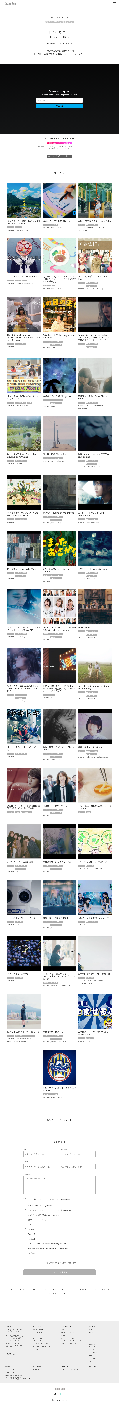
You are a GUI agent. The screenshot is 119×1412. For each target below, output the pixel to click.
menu (115, 3)
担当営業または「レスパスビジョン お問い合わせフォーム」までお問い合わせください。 (59, 147)
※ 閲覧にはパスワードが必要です (59, 143)
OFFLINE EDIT (38, 1338)
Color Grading (38, 1329)
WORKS (92, 1326)
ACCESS (64, 1366)
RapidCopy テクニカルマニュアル (72, 1340)
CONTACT (93, 1366)
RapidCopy (65, 1329)
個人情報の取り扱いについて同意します (61, 1263)
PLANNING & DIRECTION (41, 1346)
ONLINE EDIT (37, 1332)
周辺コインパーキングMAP (69, 1369)
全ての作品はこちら (59, 156)
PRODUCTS (66, 1326)
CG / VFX (92, 1358)
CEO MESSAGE (11, 1370)
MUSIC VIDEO (94, 1344)
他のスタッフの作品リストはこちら (59, 22)
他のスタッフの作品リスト (59, 1119)
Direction (93, 1355)
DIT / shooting (38, 1341)
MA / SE (92, 1349)
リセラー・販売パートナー (70, 1343)
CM (90, 1335)
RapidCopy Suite (67, 1332)
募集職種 (36, 1369)
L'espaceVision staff (59, 17)
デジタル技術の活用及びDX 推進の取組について (17, 1378)
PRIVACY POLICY (12, 1372)
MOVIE (91, 1330)
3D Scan (92, 1361)
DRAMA (92, 1332)
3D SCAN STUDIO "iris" (41, 1343)
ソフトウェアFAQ (67, 1338)
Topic (8, 1326)
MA (34, 1335)
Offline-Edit (93, 1346)
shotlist (64, 1335)
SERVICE (37, 1326)
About (8, 1366)
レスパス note (10, 1354)
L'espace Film (38, 1349)
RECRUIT (37, 1366)
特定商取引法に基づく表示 (13, 1375)
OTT (91, 1338)
